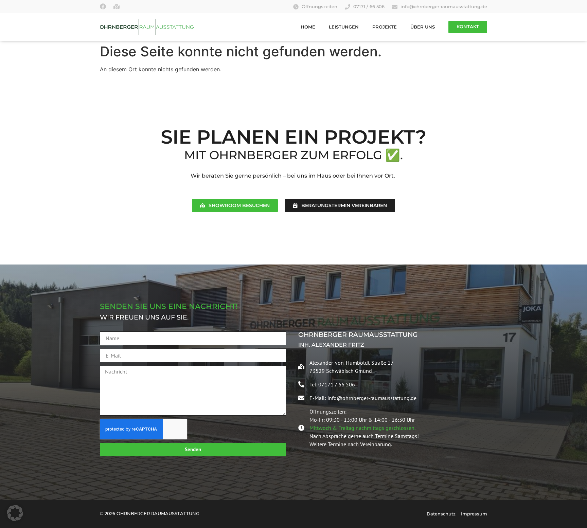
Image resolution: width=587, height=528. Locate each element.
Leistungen (344, 27)
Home (308, 27)
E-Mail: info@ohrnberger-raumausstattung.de (362, 398)
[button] (15, 513)
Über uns (422, 27)
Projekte (384, 27)
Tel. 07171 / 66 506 (332, 384)
